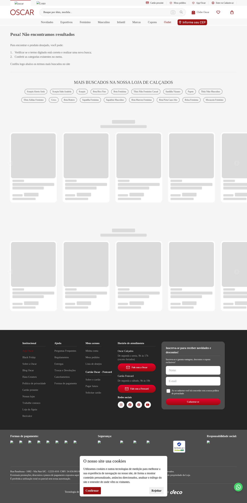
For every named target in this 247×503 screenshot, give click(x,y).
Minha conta (92, 351)
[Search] (181, 12)
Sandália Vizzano (173, 91)
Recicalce (27, 416)
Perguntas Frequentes (65, 351)
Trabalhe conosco (31, 403)
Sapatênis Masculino (115, 100)
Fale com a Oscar (139, 367)
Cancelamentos (62, 377)
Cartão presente (156, 3)
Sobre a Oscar (29, 364)
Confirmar (92, 490)
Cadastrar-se (193, 402)
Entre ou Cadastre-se (225, 3)
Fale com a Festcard (139, 389)
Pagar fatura (92, 386)
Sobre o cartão (93, 379)
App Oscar (201, 3)
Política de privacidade (34, 383)
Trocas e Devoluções (65, 370)
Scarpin (82, 91)
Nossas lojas (28, 396)
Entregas (58, 364)
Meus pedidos (180, 3)
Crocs (53, 100)
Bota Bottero (69, 100)
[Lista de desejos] (218, 12)
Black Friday (29, 357)
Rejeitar (156, 490)
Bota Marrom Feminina (141, 100)
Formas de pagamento (65, 383)
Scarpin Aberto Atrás (36, 91)
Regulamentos (61, 357)
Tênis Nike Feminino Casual (146, 91)
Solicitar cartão (93, 392)
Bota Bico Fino (99, 91)
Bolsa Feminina (191, 100)
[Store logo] (22, 12)
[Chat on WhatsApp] (238, 487)
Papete (190, 91)
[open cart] (232, 12)
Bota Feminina (120, 91)
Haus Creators (29, 377)
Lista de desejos (94, 364)
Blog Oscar (28, 370)
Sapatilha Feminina (90, 100)
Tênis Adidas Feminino (34, 100)
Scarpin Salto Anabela (61, 91)
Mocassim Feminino (214, 100)
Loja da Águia (29, 409)
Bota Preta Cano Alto (168, 100)
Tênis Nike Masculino (210, 91)
